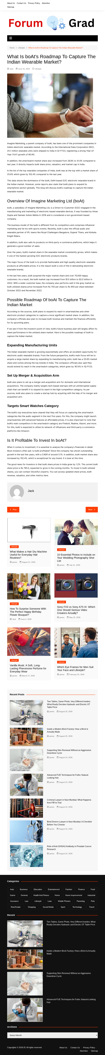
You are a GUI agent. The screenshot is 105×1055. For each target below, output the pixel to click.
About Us (11, 3)
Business (24, 889)
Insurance (14, 901)
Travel (91, 907)
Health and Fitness (41, 895)
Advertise (46, 3)
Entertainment (54, 889)
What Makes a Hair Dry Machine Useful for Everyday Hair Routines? (28, 554)
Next (90, 509)
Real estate (15, 907)
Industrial (91, 895)
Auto (12, 889)
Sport (63, 907)
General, (24, 895)
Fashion (68, 889)
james (14, 562)
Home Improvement (73, 895)
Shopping (32, 907)
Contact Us (21, 3)
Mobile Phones (64, 901)
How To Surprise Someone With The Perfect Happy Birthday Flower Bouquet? (28, 611)
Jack (11, 69)
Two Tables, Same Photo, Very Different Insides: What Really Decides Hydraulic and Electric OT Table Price (69, 704)
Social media (48, 907)
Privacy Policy (34, 3)
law (26, 901)
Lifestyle (38, 69)
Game (12, 895)
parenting (81, 901)
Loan (50, 901)
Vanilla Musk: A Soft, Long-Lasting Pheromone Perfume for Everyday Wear (28, 668)
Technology (77, 907)
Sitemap (10, 7)
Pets (93, 901)
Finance (81, 889)
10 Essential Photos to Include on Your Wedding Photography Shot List (76, 557)
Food (93, 889)
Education (38, 889)
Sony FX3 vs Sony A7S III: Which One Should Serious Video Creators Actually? (76, 610)
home (57, 895)
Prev (15, 509)
